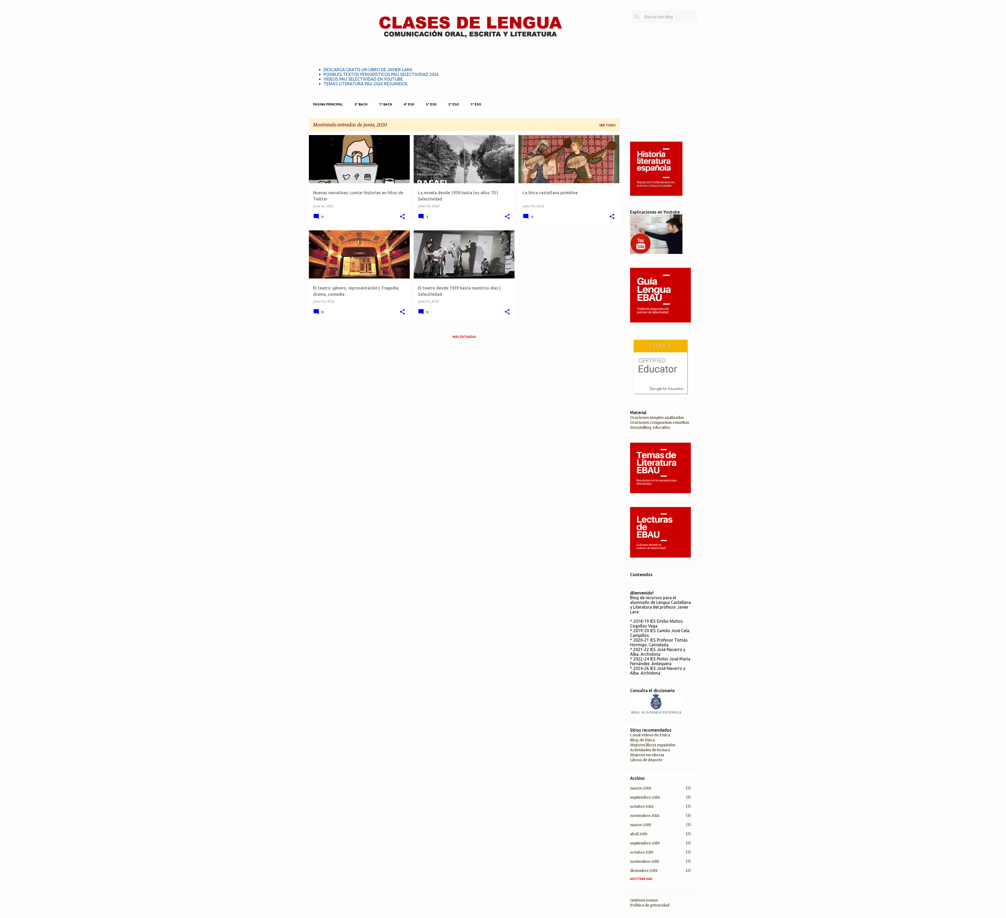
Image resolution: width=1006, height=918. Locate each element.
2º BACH (361, 104)
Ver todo (607, 125)
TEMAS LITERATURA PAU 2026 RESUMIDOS (365, 83)
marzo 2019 (640, 824)
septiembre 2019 (645, 843)
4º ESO (409, 104)
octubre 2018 (642, 806)
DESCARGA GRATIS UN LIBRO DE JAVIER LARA (368, 69)
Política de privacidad (649, 905)
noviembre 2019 (644, 861)
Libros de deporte (646, 760)
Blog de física (642, 740)
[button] (402, 216)
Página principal (328, 104)
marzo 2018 (640, 788)
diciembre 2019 (644, 870)
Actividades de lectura (650, 750)
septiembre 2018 (645, 797)
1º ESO (476, 104)
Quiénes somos (644, 900)
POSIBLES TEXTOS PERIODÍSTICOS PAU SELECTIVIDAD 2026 (381, 74)
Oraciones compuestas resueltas (659, 422)
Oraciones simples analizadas (657, 417)
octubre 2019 (641, 852)
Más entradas (464, 336)
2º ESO (453, 104)
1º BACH (385, 104)
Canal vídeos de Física (650, 735)
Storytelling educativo (650, 427)
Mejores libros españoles (652, 745)
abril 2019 (638, 834)
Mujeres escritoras (647, 755)
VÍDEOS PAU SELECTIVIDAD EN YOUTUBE (363, 79)
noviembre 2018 (644, 815)
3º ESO (431, 104)
